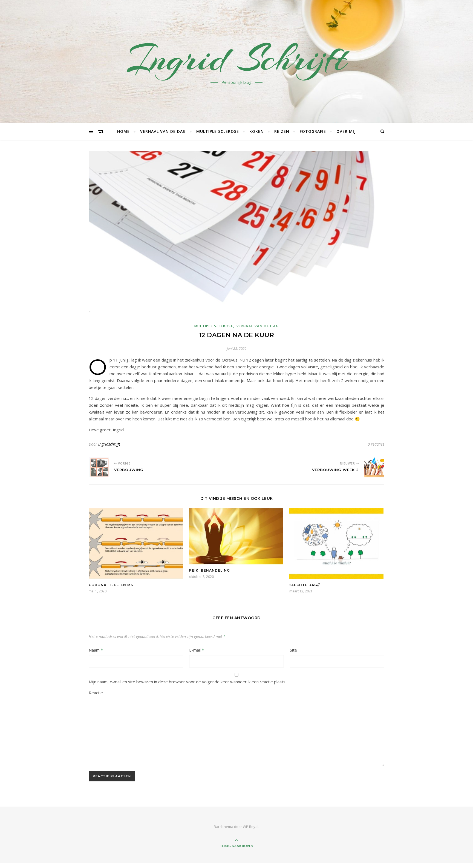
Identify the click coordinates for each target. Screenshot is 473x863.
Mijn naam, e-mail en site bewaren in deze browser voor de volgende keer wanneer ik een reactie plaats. (187, 681)
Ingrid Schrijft (237, 58)
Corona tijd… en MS (111, 585)
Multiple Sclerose (217, 131)
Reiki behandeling (209, 570)
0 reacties (376, 444)
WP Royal (250, 826)
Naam (96, 650)
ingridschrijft (109, 444)
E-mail (196, 650)
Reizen (281, 131)
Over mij (346, 131)
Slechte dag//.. (305, 585)
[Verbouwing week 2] (374, 467)
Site (293, 650)
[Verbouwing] (99, 467)
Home (123, 131)
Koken (256, 131)
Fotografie (313, 131)
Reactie (96, 692)
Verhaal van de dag (163, 131)
